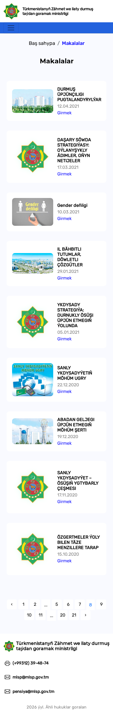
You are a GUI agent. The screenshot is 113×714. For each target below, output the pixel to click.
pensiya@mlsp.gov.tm (33, 691)
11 (41, 615)
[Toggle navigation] (11, 27)
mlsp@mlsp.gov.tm (30, 677)
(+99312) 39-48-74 (30, 663)
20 (62, 615)
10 (29, 615)
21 (74, 615)
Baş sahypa (42, 43)
